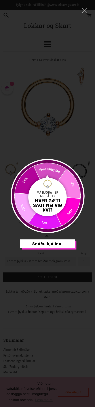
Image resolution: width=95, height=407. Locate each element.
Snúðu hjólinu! (47, 243)
